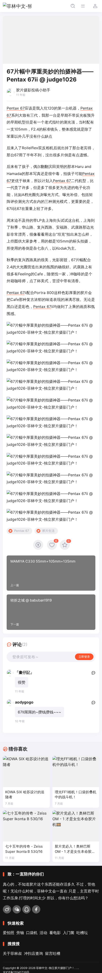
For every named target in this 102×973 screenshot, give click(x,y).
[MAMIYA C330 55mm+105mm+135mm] (51, 573)
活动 (43, 932)
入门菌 (68, 932)
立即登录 (84, 656)
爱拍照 (8, 932)
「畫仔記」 (24, 672)
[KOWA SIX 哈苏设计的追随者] (26, 771)
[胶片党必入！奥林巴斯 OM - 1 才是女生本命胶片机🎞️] (75, 825)
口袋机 (31, 932)
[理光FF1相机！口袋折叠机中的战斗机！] (75, 771)
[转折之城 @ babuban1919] (51, 612)
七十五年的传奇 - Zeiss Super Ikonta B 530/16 (24, 849)
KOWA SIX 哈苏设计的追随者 (24, 794)
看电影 (55, 932)
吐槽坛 (82, 932)
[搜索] (73, 6)
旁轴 (20, 932)
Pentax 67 (16, 108)
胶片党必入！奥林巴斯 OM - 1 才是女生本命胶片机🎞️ (75, 849)
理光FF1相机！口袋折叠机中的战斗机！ (75, 794)
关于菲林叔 (12, 953)
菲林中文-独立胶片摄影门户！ (55, 968)
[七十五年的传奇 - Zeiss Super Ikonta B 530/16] (26, 825)
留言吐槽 (52, 953)
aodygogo (24, 702)
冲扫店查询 (33, 953)
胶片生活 (48, 531)
